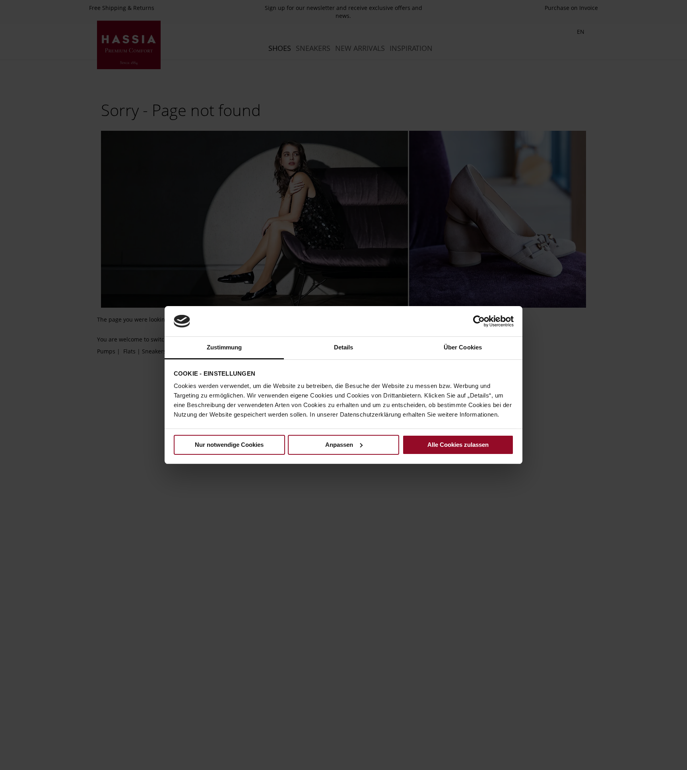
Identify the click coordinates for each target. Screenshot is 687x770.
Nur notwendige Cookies (229, 444)
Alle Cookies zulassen (458, 444)
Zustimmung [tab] (224, 347)
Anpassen (339, 444)
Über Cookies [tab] (463, 347)
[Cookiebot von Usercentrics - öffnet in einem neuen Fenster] (479, 321)
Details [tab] (343, 347)
